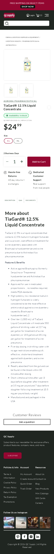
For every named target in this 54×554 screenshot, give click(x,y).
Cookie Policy (10, 482)
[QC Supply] (9, 15)
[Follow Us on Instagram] (9, 522)
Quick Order (26, 483)
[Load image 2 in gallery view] (26, 90)
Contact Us (40, 479)
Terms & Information (9, 476)
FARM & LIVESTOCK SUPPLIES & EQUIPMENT (22, 37)
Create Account (27, 479)
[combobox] (26, 23)
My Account (26, 474)
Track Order (26, 488)
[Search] (7, 23)
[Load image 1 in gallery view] (10, 90)
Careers (39, 503)
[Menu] (46, 15)
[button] (30, 15)
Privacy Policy (10, 487)
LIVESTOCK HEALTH (13, 41)
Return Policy (10, 492)
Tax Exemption (10, 497)
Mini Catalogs (42, 493)
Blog (37, 483)
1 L (8, 141)
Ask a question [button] (27, 421)
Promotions (9, 502)
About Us (39, 474)
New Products (42, 488)
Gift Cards (40, 498)
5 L (18, 141)
